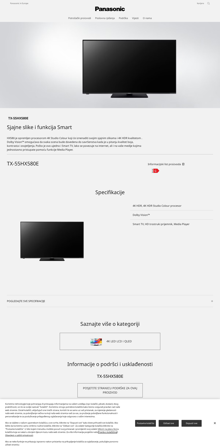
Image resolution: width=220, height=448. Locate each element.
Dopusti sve (191, 423)
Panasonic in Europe (19, 3)
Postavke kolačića (145, 423)
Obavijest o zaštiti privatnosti (19, 435)
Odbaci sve (168, 423)
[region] (110, 423)
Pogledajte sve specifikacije (26, 301)
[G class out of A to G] (155, 171)
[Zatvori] (214, 423)
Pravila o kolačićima (107, 432)
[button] (110, 390)
